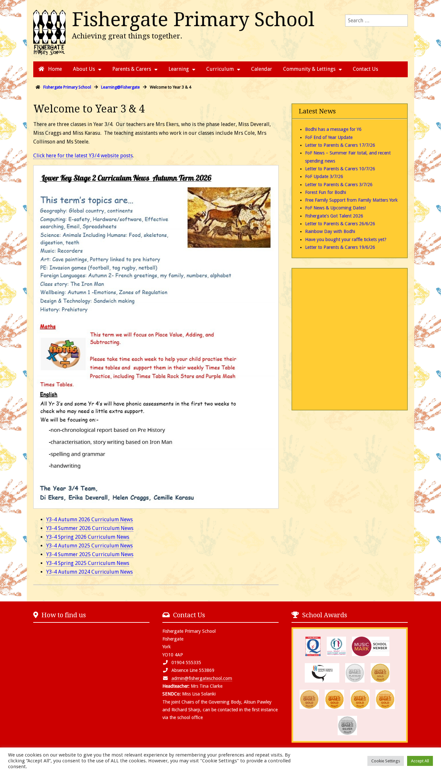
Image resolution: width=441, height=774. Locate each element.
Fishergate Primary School (193, 19)
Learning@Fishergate (120, 87)
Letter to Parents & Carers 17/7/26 (340, 145)
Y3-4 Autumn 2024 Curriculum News (89, 572)
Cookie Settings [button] (385, 760)
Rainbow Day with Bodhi (330, 231)
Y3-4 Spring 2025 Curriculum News (87, 563)
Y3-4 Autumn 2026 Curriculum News (89, 519)
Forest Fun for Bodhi (325, 192)
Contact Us (365, 69)
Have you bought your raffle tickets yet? (345, 239)
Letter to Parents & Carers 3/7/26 (339, 184)
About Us (84, 69)
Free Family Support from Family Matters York (351, 200)
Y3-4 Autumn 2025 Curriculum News (89, 546)
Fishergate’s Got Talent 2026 (334, 215)
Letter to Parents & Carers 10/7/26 (340, 168)
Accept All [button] (420, 760)
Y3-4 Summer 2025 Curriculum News (89, 554)
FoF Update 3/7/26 (324, 176)
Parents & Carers (131, 69)
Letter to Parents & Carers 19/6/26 (340, 247)
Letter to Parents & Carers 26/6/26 (340, 223)
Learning (179, 69)
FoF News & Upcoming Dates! (335, 207)
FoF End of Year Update (329, 137)
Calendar (261, 69)
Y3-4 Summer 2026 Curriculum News (89, 528)
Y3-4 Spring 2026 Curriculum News (87, 537)
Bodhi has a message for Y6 (333, 129)
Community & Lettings (309, 69)
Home (54, 69)
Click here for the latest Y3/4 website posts (83, 156)
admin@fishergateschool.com (201, 678)
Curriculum (220, 69)
